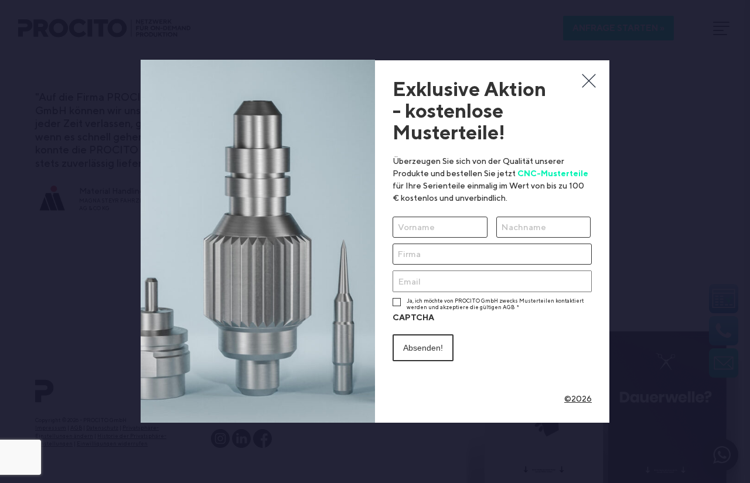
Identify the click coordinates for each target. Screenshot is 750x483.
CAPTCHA (413, 317)
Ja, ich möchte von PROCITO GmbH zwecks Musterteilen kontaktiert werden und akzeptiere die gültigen (495, 303)
